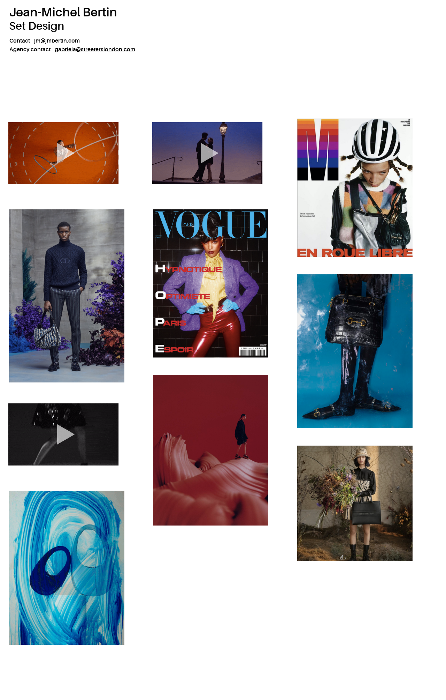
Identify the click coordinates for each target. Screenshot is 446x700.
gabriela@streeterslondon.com (95, 49)
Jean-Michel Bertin (63, 12)
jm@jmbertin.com (57, 40)
